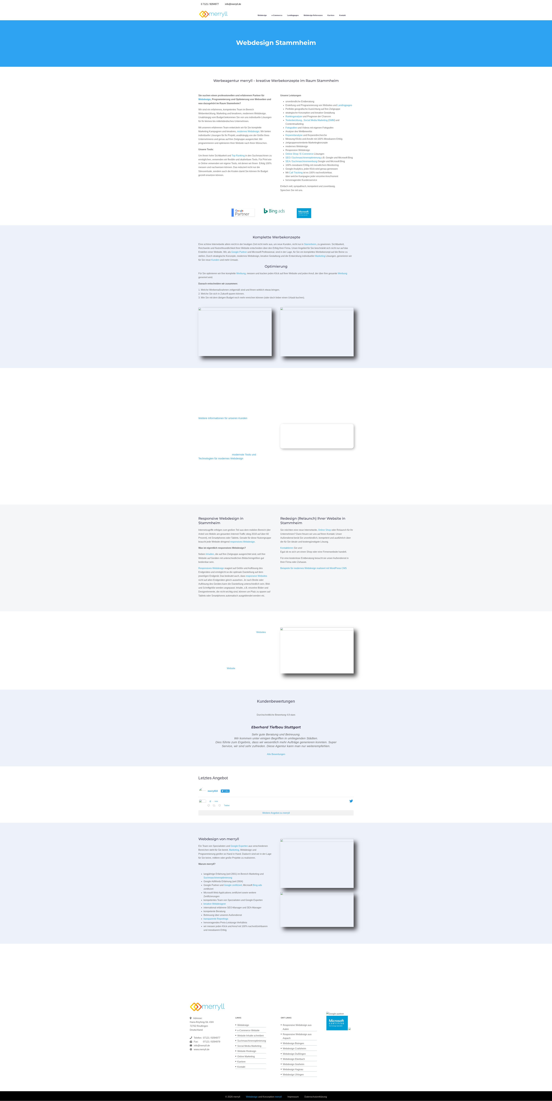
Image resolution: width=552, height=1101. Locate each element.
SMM (331, 120)
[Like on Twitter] (220, 805)
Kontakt (342, 15)
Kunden (215, 260)
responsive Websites (256, 576)
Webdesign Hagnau (293, 1069)
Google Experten (239, 846)
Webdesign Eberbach (294, 1059)
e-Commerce (277, 15)
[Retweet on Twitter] (215, 805)
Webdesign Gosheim (293, 1064)
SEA (287, 161)
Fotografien (291, 127)
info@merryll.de (202, 1045)
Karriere (330, 15)
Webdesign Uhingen (293, 1074)
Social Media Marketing (316, 120)
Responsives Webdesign (211, 568)
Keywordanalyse (294, 135)
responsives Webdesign (242, 542)
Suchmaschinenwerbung (304, 161)
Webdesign (262, 15)
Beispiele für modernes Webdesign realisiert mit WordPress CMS (313, 568)
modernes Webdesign (248, 131)
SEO (287, 157)
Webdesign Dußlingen (294, 1054)
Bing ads (257, 885)
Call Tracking (296, 172)
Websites (261, 632)
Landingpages (293, 15)
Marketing (320, 256)
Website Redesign (246, 1051)
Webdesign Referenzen (313, 15)
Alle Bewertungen (276, 754)
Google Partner (239, 252)
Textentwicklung (293, 120)
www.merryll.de (201, 1049)
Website (231, 668)
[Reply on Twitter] (209, 805)
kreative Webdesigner (215, 904)
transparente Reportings (216, 919)
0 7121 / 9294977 (210, 4)
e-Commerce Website (248, 1030)
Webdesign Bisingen (293, 1043)
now (216, 801)
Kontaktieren (286, 548)
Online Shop (291, 154)
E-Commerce (307, 154)
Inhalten (210, 554)
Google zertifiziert (233, 885)
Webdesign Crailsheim (294, 1048)
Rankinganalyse (293, 116)
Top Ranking (238, 155)
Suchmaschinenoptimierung (306, 157)
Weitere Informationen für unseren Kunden (222, 418)
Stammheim (310, 244)
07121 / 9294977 (211, 1038)
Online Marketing (246, 1056)
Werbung (241, 273)
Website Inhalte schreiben (250, 1035)
